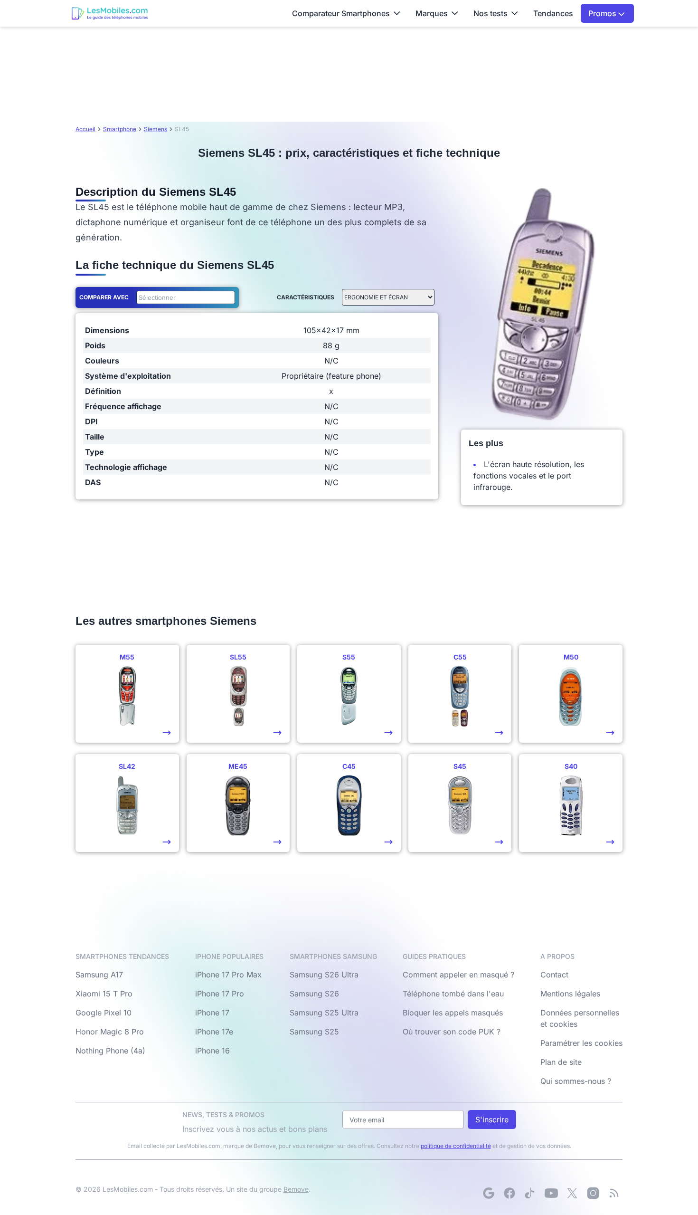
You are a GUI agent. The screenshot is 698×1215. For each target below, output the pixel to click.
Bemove (296, 1189)
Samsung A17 (99, 974)
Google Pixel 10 (103, 1012)
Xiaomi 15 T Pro (103, 993)
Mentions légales (570, 993)
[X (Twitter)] (572, 1193)
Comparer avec (104, 297)
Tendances (553, 13)
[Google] (488, 1193)
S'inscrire (492, 1119)
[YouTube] (551, 1193)
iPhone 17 (212, 1012)
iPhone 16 (212, 1050)
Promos (603, 13)
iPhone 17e (214, 1031)
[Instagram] (593, 1193)
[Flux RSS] (614, 1193)
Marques (431, 13)
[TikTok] (530, 1193)
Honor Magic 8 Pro (109, 1031)
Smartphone (119, 129)
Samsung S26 (314, 993)
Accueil (85, 129)
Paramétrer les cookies (581, 1043)
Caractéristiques (305, 297)
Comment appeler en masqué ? (458, 974)
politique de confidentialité (456, 1145)
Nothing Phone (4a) (110, 1050)
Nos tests (490, 13)
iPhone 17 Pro (219, 993)
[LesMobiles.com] (110, 13)
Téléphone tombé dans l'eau (453, 993)
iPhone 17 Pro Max (228, 974)
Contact (554, 974)
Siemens (155, 129)
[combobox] (184, 297)
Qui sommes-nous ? (575, 1081)
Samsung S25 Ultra (324, 1012)
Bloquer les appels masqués (453, 1012)
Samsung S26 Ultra (324, 974)
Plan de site (561, 1062)
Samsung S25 (314, 1031)
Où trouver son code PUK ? (451, 1031)
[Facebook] (509, 1193)
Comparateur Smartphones (341, 13)
